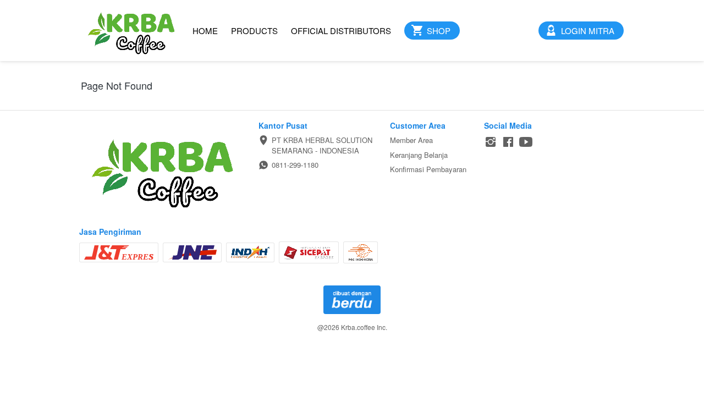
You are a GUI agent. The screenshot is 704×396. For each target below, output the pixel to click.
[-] (490, 142)
